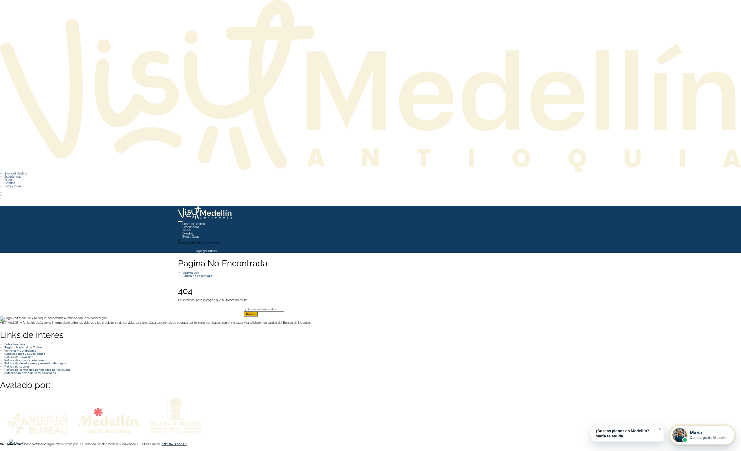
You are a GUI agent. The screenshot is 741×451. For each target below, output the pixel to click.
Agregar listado (206, 251)
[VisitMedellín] (370, 85)
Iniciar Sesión (186, 251)
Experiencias (12, 176)
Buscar (250, 314)
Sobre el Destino (15, 173)
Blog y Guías (12, 186)
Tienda (8, 179)
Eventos (9, 183)
